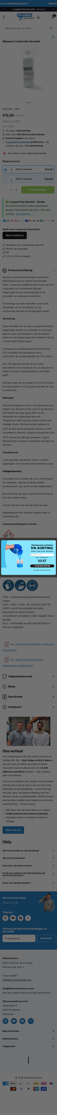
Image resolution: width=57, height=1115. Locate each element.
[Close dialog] (54, 542)
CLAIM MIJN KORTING (42, 566)
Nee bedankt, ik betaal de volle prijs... (42, 570)
